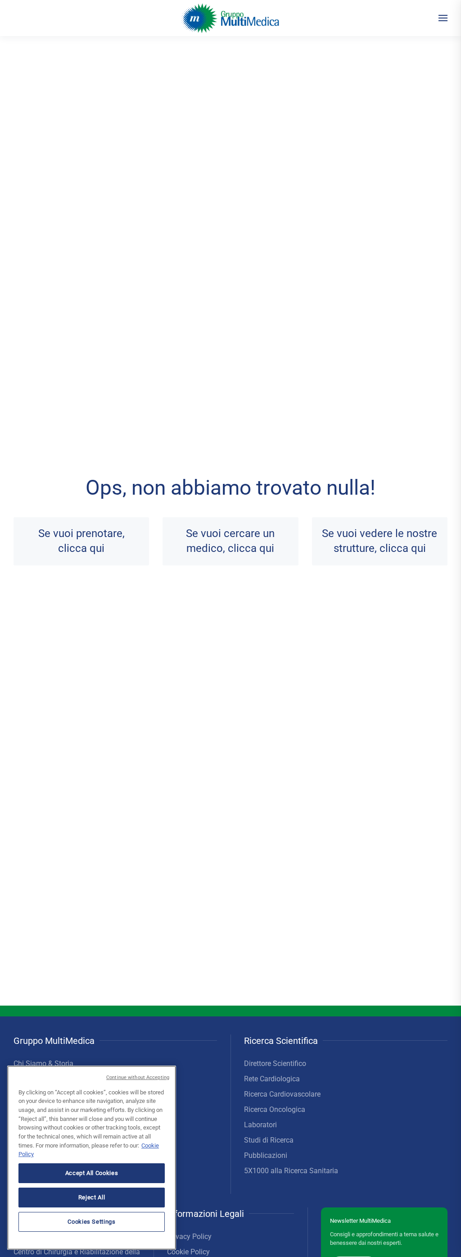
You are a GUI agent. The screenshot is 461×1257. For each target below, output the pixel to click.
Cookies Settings (92, 1221)
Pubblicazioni (265, 1155)
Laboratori (260, 1124)
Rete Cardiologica (272, 1079)
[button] (442, 18)
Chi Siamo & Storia (43, 1063)
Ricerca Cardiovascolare (282, 1094)
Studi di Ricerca (269, 1140)
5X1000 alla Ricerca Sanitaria (291, 1170)
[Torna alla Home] (230, 18)
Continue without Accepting (137, 1077)
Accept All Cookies (91, 1173)
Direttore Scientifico (275, 1063)
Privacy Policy (189, 1236)
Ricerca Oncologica (274, 1109)
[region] (91, 1158)
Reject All (91, 1197)
